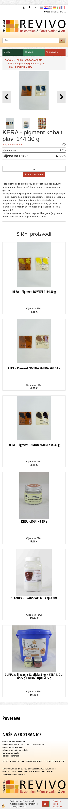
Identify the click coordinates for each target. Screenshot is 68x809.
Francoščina (63, 7)
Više (7, 52)
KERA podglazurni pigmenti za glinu (26, 63)
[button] (61, 97)
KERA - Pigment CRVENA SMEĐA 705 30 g (34, 368)
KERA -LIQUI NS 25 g (34, 521)
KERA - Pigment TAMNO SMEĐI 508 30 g (34, 445)
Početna (9, 60)
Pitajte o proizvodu (12, 144)
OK (45, 804)
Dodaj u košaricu (34, 174)
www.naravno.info (10, 753)
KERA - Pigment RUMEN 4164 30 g (34, 291)
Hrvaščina (46, 7)
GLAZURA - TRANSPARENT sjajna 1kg (34, 598)
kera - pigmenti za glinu (20, 66)
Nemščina (54, 7)
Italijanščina (59, 7)
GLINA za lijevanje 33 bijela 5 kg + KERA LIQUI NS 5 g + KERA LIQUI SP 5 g (34, 676)
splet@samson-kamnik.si (13, 774)
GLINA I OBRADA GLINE (29, 60)
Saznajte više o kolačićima (57, 804)
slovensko (41, 7)
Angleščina (50, 7)
